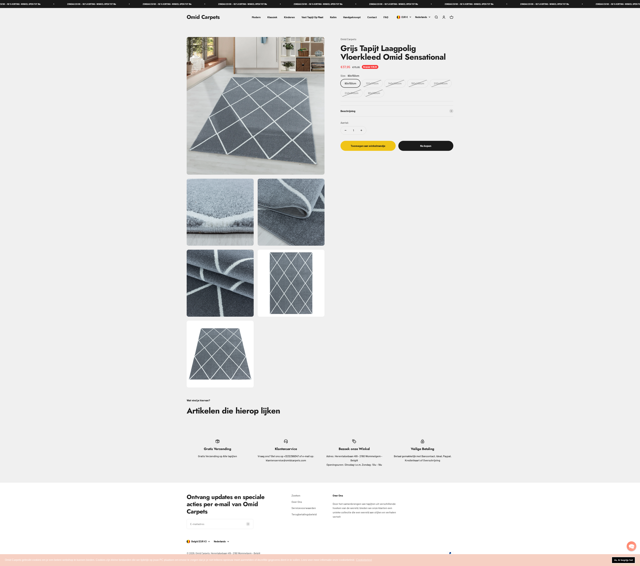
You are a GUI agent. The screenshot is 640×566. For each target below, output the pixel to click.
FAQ (386, 17)
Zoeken (296, 495)
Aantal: (344, 122)
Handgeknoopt (352, 17)
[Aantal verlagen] (345, 130)
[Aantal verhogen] (361, 130)
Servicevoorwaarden (304, 508)
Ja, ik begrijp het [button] (623, 560)
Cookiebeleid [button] (364, 559)
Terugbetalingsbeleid (304, 514)
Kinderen (289, 17)
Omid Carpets (348, 39)
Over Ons (297, 501)
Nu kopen (425, 145)
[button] (631, 546)
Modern (256, 17)
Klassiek (272, 17)
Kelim (333, 17)
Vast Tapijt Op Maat (312, 17)
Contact (372, 17)
